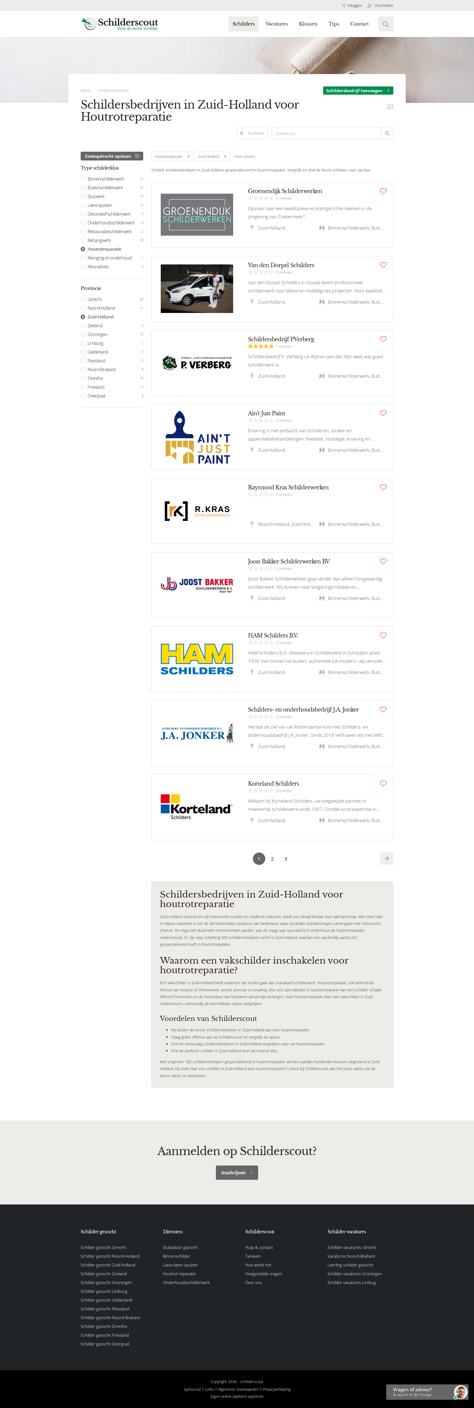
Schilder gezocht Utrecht (103, 1247)
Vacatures (277, 24)
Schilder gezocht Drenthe (104, 1326)
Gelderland (115, 352)
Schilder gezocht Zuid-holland (108, 1265)
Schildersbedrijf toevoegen (354, 90)
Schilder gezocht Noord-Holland (110, 1256)
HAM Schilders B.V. (273, 635)
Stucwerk (115, 196)
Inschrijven (383, 5)
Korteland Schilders (273, 783)
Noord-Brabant (115, 369)
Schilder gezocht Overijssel (105, 1344)
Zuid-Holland (101, 317)
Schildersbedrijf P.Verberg (281, 339)
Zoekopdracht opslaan (108, 156)
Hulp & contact (259, 1247)
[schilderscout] (119, 24)
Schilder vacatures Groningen (355, 1273)
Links (209, 1389)
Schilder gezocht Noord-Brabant (110, 1317)
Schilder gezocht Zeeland (104, 1273)
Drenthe (115, 378)
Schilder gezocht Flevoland (105, 1308)
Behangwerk (115, 240)
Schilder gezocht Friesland (105, 1335)
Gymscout (192, 1389)
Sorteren (256, 133)
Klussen (308, 24)
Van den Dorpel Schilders (281, 265)
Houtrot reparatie (179, 1273)
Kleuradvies (115, 266)
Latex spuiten (115, 205)
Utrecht (115, 299)
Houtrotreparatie (104, 249)
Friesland (115, 387)
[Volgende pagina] (386, 859)
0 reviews (284, 198)
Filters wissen (244, 156)
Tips (334, 24)
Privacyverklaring (276, 1389)
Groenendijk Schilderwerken (285, 191)
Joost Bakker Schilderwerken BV (289, 561)
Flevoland (115, 360)
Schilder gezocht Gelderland (106, 1300)
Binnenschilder (176, 1256)
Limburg (115, 343)
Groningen (115, 334)
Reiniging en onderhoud (115, 258)
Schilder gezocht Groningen (106, 1282)
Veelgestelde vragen (263, 1273)
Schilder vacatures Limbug (352, 1282)
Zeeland (115, 325)
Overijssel (115, 396)
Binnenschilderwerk (115, 179)
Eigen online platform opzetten (237, 1396)
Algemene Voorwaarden (238, 1389)
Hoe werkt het (258, 1265)
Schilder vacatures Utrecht (352, 1247)
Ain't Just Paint (266, 413)
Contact (359, 24)
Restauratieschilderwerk (115, 231)
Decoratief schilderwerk (115, 214)
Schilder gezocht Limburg (104, 1291)
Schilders (244, 24)
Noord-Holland (115, 308)
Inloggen (354, 5)
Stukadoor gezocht (180, 1247)
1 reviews (284, 346)
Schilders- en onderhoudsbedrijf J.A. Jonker (303, 709)
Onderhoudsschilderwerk (115, 222)
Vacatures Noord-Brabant (351, 1256)
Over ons (253, 1282)
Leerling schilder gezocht (350, 1265)
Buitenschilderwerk (115, 187)
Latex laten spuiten (180, 1265)
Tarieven (253, 1256)
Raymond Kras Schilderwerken (288, 487)
